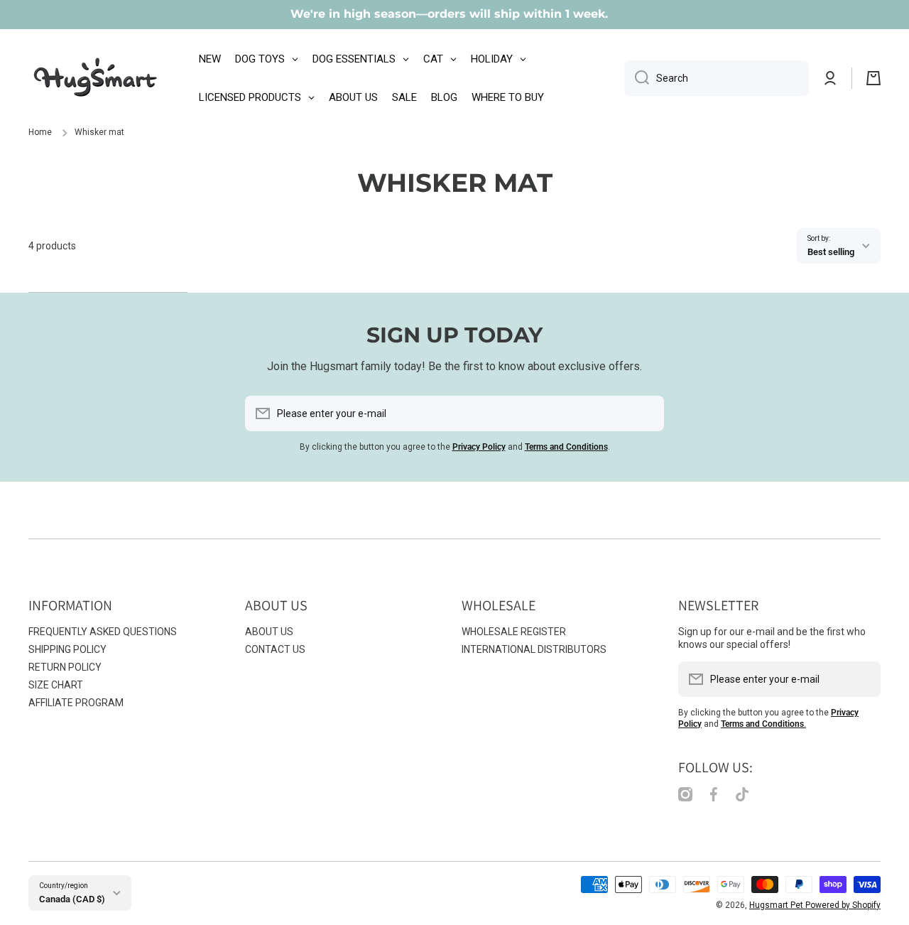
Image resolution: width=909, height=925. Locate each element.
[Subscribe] (646, 413)
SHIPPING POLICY (67, 649)
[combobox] (716, 78)
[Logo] (95, 78)
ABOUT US (269, 631)
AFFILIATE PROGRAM (76, 702)
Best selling (830, 252)
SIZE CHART (55, 685)
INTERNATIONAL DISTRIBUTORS (534, 649)
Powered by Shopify (843, 905)
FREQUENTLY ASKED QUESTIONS (102, 631)
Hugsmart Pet (777, 905)
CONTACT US (275, 649)
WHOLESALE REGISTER (514, 631)
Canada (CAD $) (72, 899)
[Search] (636, 78)
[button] (873, 78)
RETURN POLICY (65, 667)
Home (40, 132)
